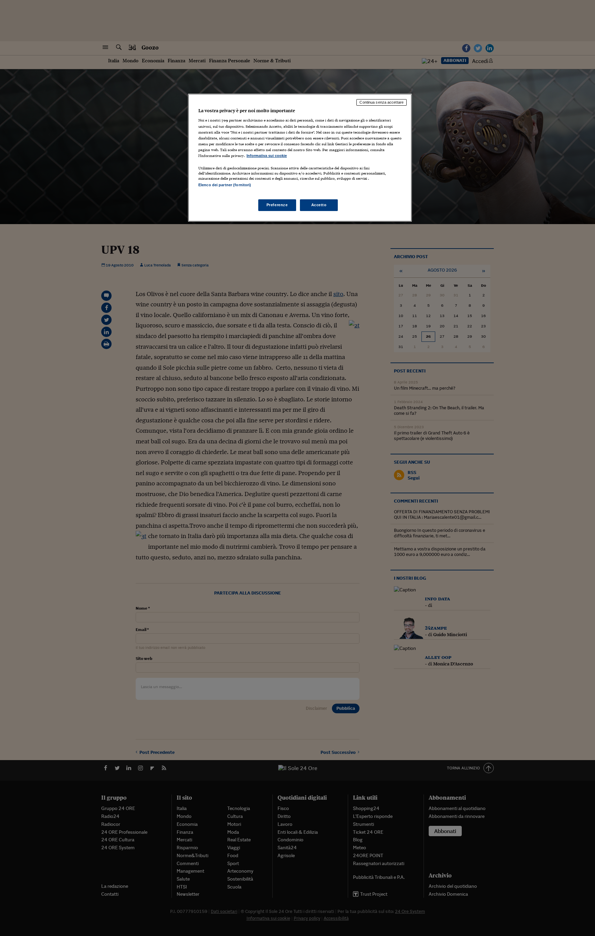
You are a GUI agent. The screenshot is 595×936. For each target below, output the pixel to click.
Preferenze (277, 205)
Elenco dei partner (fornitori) (224, 185)
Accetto (319, 205)
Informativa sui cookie (267, 156)
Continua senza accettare (381, 102)
